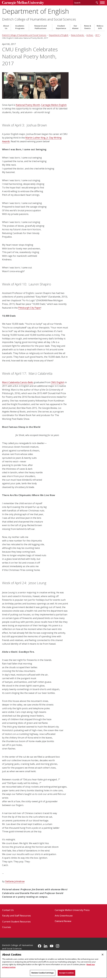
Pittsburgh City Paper (29, 307)
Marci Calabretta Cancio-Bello (17, 382)
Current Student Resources (16, 921)
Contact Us (8, 910)
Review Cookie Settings (42, 972)
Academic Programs (19, 27)
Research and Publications (40, 27)
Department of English (35, 11)
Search (97, 2)
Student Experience (61, 27)
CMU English (57, 382)
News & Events (87, 27)
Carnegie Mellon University (23, 3)
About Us (6, 27)
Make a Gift (100, 27)
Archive (89, 35)
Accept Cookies (66, 972)
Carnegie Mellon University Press (72, 910)
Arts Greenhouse (64, 915)
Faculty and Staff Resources (16, 915)
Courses (6, 927)
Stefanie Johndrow (15, 881)
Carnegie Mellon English (54, 104)
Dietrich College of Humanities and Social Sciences (39, 19)
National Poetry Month (28, 104)
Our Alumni (75, 27)
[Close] (102, 955)
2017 (97, 35)
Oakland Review (63, 921)
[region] (53, 964)
